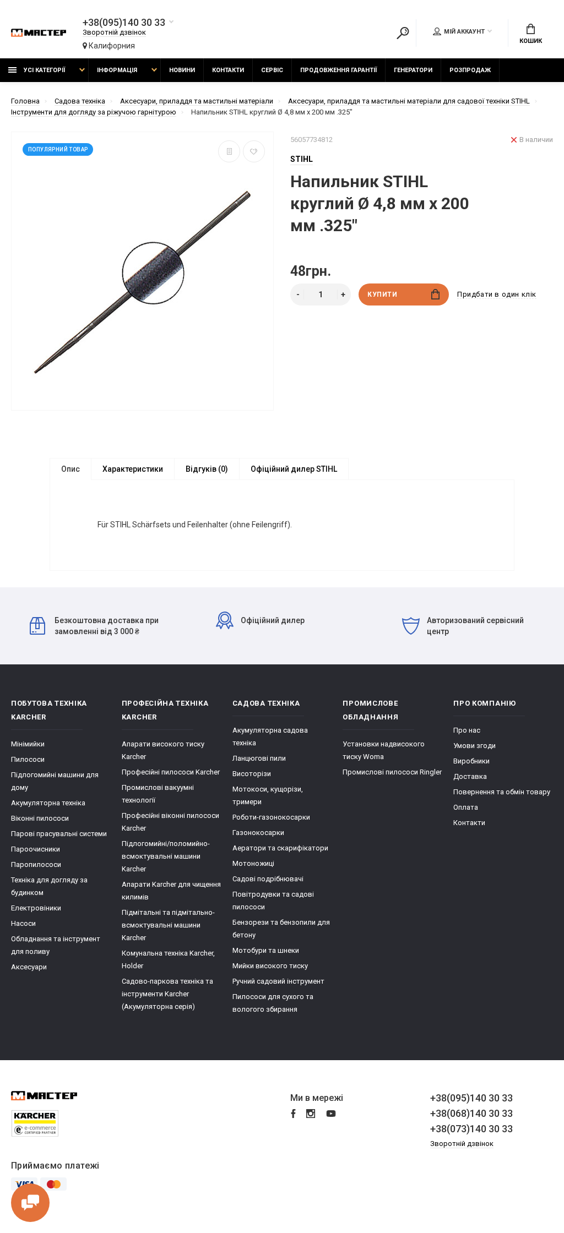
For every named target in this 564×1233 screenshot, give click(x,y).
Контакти (228, 70)
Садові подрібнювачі (267, 879)
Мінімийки (28, 744)
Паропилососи (36, 864)
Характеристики (132, 469)
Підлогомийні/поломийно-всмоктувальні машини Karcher (166, 856)
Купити (382, 294)
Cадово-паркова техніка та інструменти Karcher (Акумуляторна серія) (167, 994)
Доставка (470, 776)
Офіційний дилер (273, 620)
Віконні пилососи (40, 818)
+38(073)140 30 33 (471, 1128)
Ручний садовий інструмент (278, 981)
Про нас (466, 730)
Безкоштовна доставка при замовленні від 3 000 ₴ (107, 626)
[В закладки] (254, 151)
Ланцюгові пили (259, 758)
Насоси (23, 923)
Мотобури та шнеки (265, 950)
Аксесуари (29, 967)
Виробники (471, 761)
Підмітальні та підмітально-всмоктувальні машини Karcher (168, 925)
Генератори (413, 70)
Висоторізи (251, 774)
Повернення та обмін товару (501, 792)
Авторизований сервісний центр (475, 626)
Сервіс (272, 70)
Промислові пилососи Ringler (392, 772)
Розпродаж (470, 70)
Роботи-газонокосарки (271, 817)
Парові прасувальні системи (59, 834)
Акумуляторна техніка (48, 803)
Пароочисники (35, 849)
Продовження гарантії (338, 70)
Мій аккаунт (464, 31)
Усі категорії (43, 70)
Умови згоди (474, 745)
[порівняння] (229, 151)
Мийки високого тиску (270, 966)
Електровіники (36, 908)
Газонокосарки (258, 832)
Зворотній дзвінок (114, 32)
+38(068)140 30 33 (471, 1113)
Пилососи (28, 759)
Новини (182, 70)
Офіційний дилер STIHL (294, 469)
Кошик (530, 41)
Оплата (465, 807)
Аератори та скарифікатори (280, 848)
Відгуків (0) (207, 469)
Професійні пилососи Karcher (171, 772)
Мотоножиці (253, 863)
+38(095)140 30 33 (124, 22)
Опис (70, 469)
